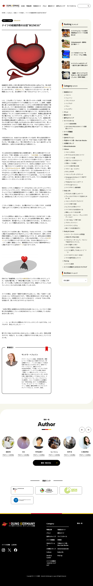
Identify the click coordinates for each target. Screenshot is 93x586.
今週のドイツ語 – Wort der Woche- (75, 140)
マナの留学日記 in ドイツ (73, 258)
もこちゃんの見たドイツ (72, 207)
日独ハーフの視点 (70, 163)
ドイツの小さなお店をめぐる (74, 209)
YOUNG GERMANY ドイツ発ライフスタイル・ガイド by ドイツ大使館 (18, 524)
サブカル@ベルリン (71, 185)
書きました (20, 89)
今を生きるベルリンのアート (74, 182)
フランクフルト (70, 100)
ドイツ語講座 (68, 132)
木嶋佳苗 (25, 278)
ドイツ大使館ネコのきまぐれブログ (75, 267)
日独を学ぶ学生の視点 (72, 237)
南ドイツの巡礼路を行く (72, 228)
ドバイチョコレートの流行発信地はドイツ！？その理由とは (79, 33)
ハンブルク (68, 103)
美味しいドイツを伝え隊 (72, 212)
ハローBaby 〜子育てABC (73, 220)
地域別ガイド (37, 6)
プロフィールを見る (8, 455)
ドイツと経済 (69, 264)
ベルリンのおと (70, 152)
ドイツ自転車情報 (70, 124)
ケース (21, 245)
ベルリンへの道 (70, 158)
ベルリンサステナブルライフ (74, 201)
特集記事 (29, 6)
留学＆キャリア (60, 6)
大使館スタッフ (69, 143)
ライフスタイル (71, 6)
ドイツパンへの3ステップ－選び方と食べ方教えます (79, 64)
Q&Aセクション (69, 137)
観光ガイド (51, 6)
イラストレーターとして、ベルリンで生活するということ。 (76, 241)
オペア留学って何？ (71, 245)
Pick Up (66, 261)
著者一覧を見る (46, 463)
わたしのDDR (69, 171)
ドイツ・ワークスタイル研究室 (75, 234)
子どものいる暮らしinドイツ (74, 193)
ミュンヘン (68, 98)
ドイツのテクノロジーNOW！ (74, 255)
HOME (23, 6)
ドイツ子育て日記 (70, 204)
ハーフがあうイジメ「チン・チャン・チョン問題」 (79, 54)
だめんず (47, 87)
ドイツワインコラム (71, 225)
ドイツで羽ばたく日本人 (72, 247)
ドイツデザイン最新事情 (72, 187)
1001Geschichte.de (13, 168)
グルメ (44, 6)
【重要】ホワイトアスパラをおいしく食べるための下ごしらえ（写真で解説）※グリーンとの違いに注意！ (79, 76)
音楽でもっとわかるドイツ (73, 160)
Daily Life (67, 190)
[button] (82, 430)
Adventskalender (70, 146)
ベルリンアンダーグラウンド (74, 174)
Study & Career (69, 231)
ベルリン (68, 95)
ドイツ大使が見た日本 (72, 166)
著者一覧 (79, 523)
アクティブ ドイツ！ (71, 223)
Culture (66, 149)
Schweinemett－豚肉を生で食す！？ (78, 43)
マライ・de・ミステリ (72, 169)
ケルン (67, 106)
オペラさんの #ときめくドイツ (74, 155)
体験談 (66, 134)
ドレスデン (68, 109)
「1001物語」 (34, 155)
